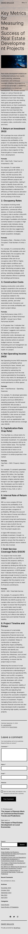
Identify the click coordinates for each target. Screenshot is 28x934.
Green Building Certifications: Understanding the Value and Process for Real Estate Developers (13, 853)
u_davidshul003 (7, 725)
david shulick (7, 3)
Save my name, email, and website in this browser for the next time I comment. (15, 792)
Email (3, 773)
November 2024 (6, 888)
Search (3, 841)
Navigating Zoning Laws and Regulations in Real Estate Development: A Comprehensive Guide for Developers (13, 859)
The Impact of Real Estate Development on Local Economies (13, 863)
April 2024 (4, 897)
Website (3, 782)
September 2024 (6, 892)
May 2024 (4, 895)
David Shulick (15, 107)
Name (3, 764)
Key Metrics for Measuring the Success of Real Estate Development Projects (13, 867)
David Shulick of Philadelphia (9, 907)
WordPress (17, 928)
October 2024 (5, 890)
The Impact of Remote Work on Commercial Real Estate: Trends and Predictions (12, 872)
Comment (4, 746)
